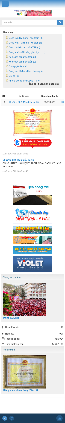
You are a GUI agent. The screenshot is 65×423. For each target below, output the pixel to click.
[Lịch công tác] (32, 192)
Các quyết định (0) (18, 66)
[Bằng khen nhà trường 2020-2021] (32, 372)
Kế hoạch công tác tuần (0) (22, 61)
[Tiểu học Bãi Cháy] (32, 12)
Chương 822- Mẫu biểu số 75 (24, 101)
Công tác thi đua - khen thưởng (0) (26, 71)
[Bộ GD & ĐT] (32, 249)
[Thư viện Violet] (32, 263)
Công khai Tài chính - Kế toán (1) (25, 42)
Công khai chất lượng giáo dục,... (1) (27, 52)
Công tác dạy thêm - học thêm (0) (26, 37)
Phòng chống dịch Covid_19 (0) (24, 80)
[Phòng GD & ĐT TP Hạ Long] (32, 229)
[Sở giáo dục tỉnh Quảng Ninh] (32, 239)
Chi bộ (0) (14, 75)
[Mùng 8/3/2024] (32, 299)
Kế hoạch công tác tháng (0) (23, 56)
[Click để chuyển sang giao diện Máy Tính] (11, 418)
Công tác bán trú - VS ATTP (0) (24, 47)
